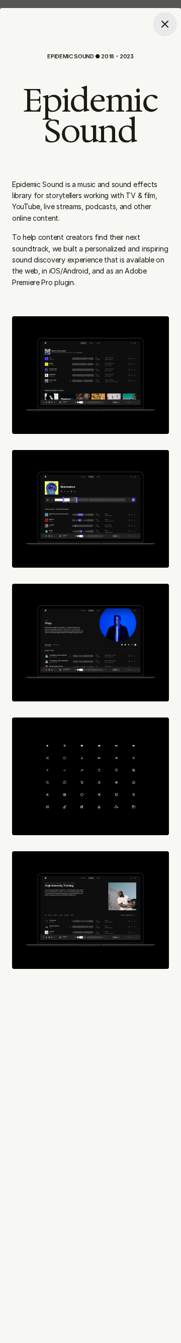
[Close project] (165, 24)
